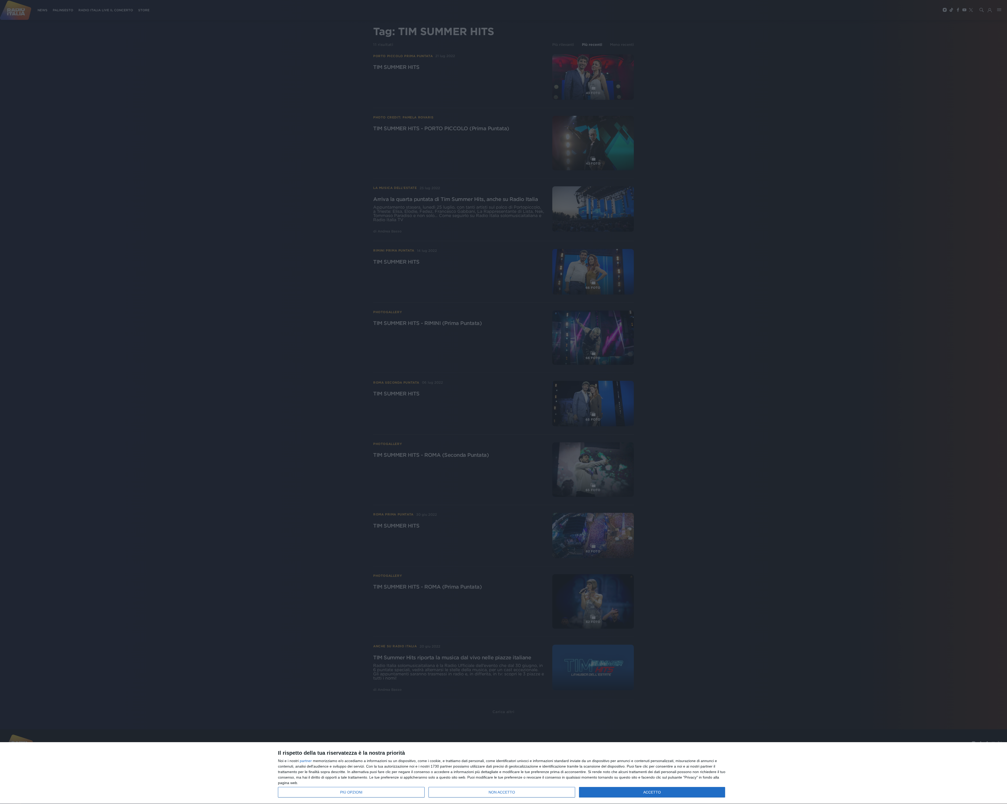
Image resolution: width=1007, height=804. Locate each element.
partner (306, 761)
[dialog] (503, 773)
